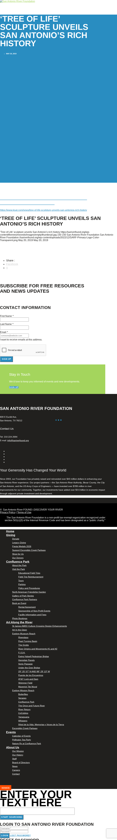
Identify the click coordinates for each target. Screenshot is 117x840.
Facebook (12, 264)
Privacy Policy (7, 512)
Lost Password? (20, 835)
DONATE (6, 788)
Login (4, 835)
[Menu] (0, 13)
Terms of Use (24, 512)
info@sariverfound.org (18, 440)
